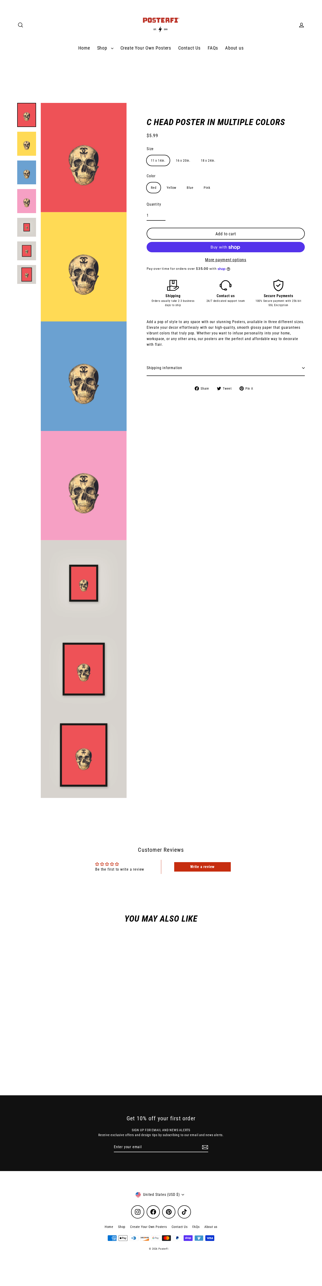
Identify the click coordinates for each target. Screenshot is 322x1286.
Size (150, 149)
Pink (207, 188)
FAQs (213, 48)
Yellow (171, 188)
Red (153, 188)
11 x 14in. (158, 161)
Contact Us (189, 48)
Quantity (154, 204)
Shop (103, 48)
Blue (190, 188)
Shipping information (164, 368)
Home (84, 48)
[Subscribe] (204, 1147)
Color (151, 176)
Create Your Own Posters (145, 48)
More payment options (225, 259)
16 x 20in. (183, 161)
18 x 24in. (208, 161)
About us (234, 48)
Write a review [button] (202, 866)
